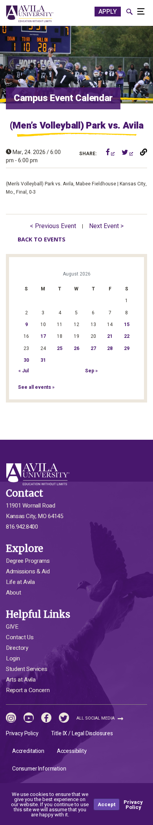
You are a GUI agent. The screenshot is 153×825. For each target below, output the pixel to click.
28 (110, 348)
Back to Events (42, 239)
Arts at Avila (20, 679)
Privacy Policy (22, 733)
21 (110, 336)
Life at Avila (20, 582)
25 (59, 348)
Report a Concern (27, 690)
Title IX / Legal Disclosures (82, 733)
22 (126, 336)
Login (13, 658)
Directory (17, 648)
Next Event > (106, 226)
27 (93, 348)
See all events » (36, 387)
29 (126, 348)
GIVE (12, 626)
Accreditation (28, 751)
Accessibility (72, 751)
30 (26, 360)
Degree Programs (28, 561)
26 (76, 348)
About (13, 592)
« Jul (23, 370)
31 (43, 360)
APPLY (107, 11)
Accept (106, 804)
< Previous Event (53, 226)
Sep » (91, 370)
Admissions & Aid (27, 571)
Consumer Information (39, 769)
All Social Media (96, 718)
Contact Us (19, 637)
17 (43, 336)
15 (126, 324)
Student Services (26, 669)
